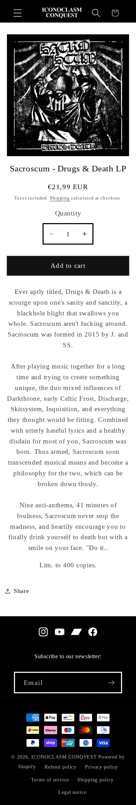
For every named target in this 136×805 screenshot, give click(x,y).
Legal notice (72, 792)
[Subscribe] (111, 682)
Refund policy (60, 767)
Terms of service (50, 779)
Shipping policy (95, 779)
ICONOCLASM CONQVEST (64, 757)
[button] (17, 13)
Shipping (60, 198)
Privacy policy (101, 767)
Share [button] (21, 590)
